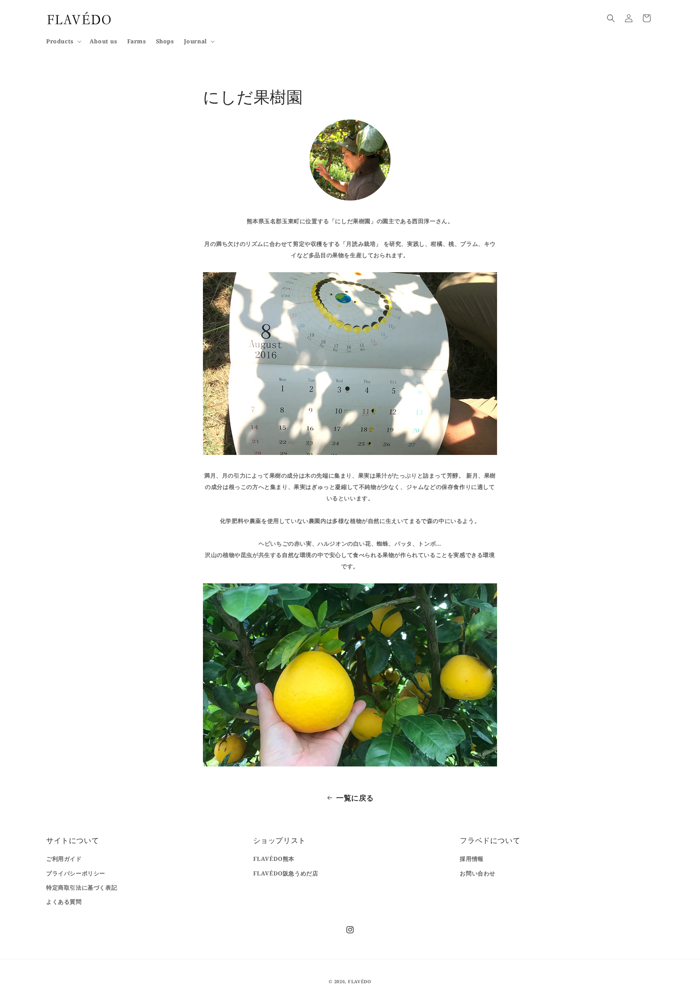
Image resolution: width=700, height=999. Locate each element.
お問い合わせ (477, 873)
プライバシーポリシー (75, 873)
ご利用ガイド (64, 858)
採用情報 (471, 858)
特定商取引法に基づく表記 (81, 887)
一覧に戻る (355, 798)
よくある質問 (64, 901)
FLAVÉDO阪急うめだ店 (285, 873)
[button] (63, 41)
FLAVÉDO (359, 981)
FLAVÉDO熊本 (274, 858)
